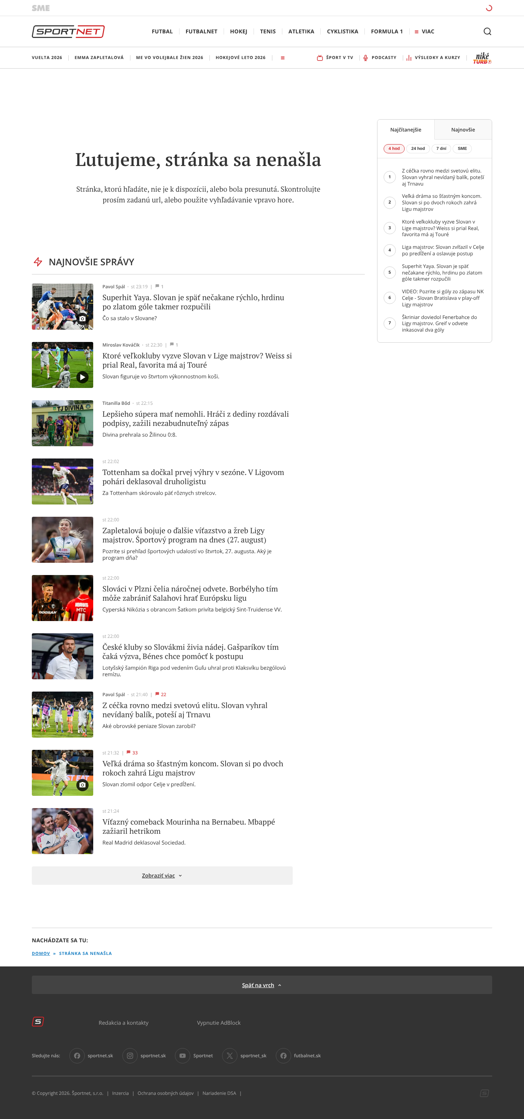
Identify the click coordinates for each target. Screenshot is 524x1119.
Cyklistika (342, 31)
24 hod (418, 148)
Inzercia (120, 1093)
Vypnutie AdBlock (219, 1022)
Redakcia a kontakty (123, 1022)
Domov (41, 953)
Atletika (301, 31)
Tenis (268, 31)
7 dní (442, 148)
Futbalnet (202, 31)
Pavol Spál (113, 287)
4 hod (394, 148)
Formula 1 (387, 31)
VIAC (428, 31)
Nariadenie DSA (219, 1093)
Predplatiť (433, 8)
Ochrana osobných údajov (166, 1093)
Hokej (238, 31)
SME (462, 148)
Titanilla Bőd (116, 403)
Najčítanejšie (406, 129)
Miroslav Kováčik (121, 345)
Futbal (162, 31)
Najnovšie (463, 129)
